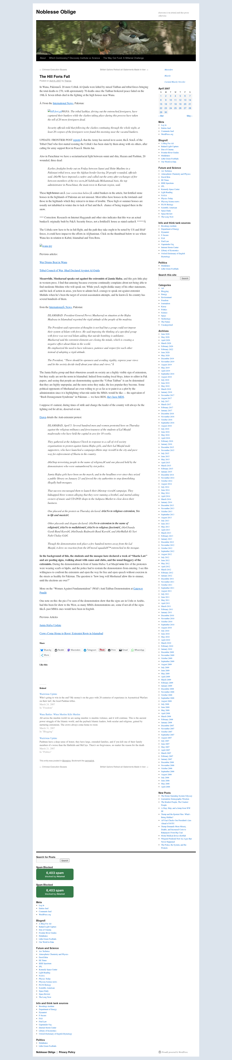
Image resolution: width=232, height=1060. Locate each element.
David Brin (165, 177)
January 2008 (166, 722)
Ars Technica (166, 170)
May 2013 (165, 526)
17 (170, 103)
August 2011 (166, 590)
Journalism (165, 303)
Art (162, 288)
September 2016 (167, 422)
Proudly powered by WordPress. (175, 1052)
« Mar (161, 115)
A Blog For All (167, 143)
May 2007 (165, 746)
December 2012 (167, 542)
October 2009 (166, 658)
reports (77, 140)
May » (189, 115)
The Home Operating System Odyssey (176, 795)
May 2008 (165, 710)
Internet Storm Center (170, 247)
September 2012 (167, 551)
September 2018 (167, 373)
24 (170, 108)
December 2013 (167, 505)
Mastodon (169, 69)
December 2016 (167, 413)
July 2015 (165, 453)
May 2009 (165, 673)
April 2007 (165, 750)
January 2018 (166, 392)
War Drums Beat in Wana (53, 262)
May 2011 (165, 600)
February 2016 (167, 441)
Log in (163, 125)
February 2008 (167, 719)
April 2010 (165, 639)
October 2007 (166, 731)
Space (163, 315)
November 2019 (167, 361)
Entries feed (166, 128)
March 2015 (166, 465)
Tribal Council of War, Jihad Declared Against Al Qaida (70, 270)
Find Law (165, 241)
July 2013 (165, 520)
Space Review (167, 213)
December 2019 (167, 358)
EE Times (165, 180)
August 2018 (166, 376)
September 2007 (167, 734)
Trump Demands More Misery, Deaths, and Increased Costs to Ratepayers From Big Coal (173, 829)
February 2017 (167, 407)
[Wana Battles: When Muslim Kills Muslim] (96, 722)
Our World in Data (168, 161)
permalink (89, 760)
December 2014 (167, 474)
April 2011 (165, 603)
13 (185, 99)
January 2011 (166, 612)
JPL (162, 186)
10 (170, 99)
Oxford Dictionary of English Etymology (55, 1033)
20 (185, 103)
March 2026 (166, 343)
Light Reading (167, 192)
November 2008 (167, 691)
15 (161, 103)
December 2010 (167, 615)
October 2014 (166, 480)
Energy (164, 294)
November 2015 (167, 450)
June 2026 (165, 334)
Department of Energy (170, 229)
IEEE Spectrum (167, 183)
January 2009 (166, 685)
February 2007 (167, 756)
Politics (164, 309)
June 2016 (165, 431)
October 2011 (166, 584)
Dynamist (165, 232)
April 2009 (165, 676)
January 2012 (166, 575)
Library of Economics (170, 250)
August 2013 (166, 517)
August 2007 (166, 737)
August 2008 (166, 701)
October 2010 (166, 621)
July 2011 (165, 594)
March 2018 (166, 389)
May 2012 (165, 563)
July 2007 (165, 740)
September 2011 (167, 587)
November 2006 (167, 765)
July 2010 (165, 630)
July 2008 (165, 704)
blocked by (58, 875)
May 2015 (165, 459)
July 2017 (165, 401)
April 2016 (165, 438)
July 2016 (165, 428)
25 (175, 108)
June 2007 (165, 743)
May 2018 (165, 386)
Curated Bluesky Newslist (175, 81)
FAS (163, 238)
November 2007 (167, 728)
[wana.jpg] (46, 246)
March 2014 (166, 499)
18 (175, 103)
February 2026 (167, 346)
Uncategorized (167, 324)
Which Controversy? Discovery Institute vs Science (74, 57)
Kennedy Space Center (170, 189)
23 (166, 108)
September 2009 (167, 661)
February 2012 (167, 572)
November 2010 (167, 618)
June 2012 (165, 560)
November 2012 (167, 545)
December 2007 (167, 725)
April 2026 (165, 340)
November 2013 (167, 508)
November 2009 (167, 655)
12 (180, 99)
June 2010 (165, 633)
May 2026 (165, 337)
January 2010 (166, 649)
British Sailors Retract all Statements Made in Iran (124, 69)
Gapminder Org (167, 244)
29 (161, 112)
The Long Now (167, 216)
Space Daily (166, 210)
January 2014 (166, 502)
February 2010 (167, 646)
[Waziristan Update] (96, 700)
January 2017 (166, 410)
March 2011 (166, 606)
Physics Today (167, 198)
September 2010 (167, 624)
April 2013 (165, 529)
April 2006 (165, 786)
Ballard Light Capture (170, 146)
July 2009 (165, 667)
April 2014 (165, 496)
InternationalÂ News (60, 307)
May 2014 (165, 493)
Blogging (66, 760)
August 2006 (166, 774)
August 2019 (166, 364)
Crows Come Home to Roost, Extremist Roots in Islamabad (71, 633)
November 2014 (167, 477)
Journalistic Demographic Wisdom (175, 798)
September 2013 (167, 514)
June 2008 (165, 707)
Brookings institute (168, 225)
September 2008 (167, 698)
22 (161, 108)
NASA (164, 195)
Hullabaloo (165, 155)
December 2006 (167, 762)
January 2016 (166, 444)
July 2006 (165, 777)
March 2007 (166, 753)
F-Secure (164, 235)
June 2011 (165, 597)
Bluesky (168, 75)
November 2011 (167, 581)
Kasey (163, 306)
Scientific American (169, 207)
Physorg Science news (170, 201)
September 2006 (167, 771)
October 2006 (166, 768)
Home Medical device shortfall (173, 835)
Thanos (67, 80)
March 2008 (166, 716)
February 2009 (167, 682)
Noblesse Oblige (56, 11)
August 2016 (166, 425)
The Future (165, 321)
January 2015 (166, 471)
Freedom (164, 300)
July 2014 (165, 486)
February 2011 (167, 609)
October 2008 (166, 694)
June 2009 (165, 670)
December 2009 (167, 652)
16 (166, 103)
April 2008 (165, 713)
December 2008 (167, 688)
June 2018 (165, 382)
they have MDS (115, 396)
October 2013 (166, 511)
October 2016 (166, 419)
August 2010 (166, 627)
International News (63, 103)
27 (185, 108)
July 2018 (165, 379)
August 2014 (166, 483)
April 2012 (165, 566)
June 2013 (165, 523)
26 (180, 108)
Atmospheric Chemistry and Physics (176, 173)
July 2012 (165, 557)
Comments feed (167, 131)
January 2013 (166, 538)
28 (190, 108)
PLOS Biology (167, 204)
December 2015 (167, 447)
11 (175, 99)
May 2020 (165, 355)
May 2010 (165, 636)
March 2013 (166, 532)
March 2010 (166, 642)
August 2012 (166, 554)
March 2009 (166, 679)
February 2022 (167, 349)
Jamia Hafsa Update (50, 625)
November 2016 (167, 416)
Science (164, 312)
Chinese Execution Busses (53, 69)
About (43, 57)
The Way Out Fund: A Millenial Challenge (123, 57)
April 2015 (165, 462)
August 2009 (166, 664)
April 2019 (165, 370)
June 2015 (165, 456)
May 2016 (165, 434)
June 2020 (165, 352)
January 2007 (166, 759)
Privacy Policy (67, 1052)
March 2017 (166, 404)
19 (180, 103)
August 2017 (166, 398)
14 (190, 99)
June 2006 (165, 780)
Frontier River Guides (170, 152)
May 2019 (165, 367)
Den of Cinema (167, 149)
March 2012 (166, 569)
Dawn (43, 417)
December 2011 (167, 578)
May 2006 (165, 783)
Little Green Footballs (170, 158)
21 (190, 103)
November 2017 (167, 395)
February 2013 (167, 535)
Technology (166, 318)
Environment (166, 297)
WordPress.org (167, 134)
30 (166, 112)
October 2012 (166, 548)
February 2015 (167, 468)
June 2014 (165, 490)
